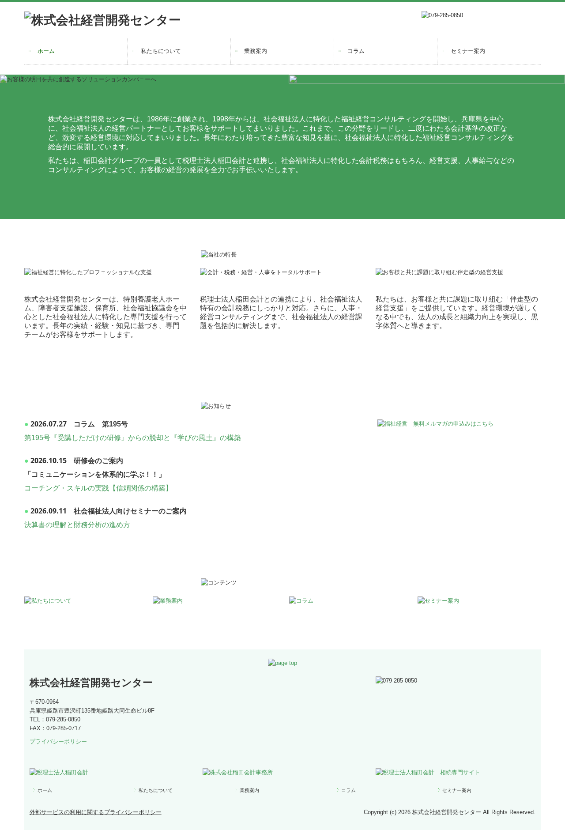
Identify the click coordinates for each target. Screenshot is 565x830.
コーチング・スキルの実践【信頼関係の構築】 (98, 488)
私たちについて (161, 51)
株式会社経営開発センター (91, 682)
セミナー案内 (468, 51)
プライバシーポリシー (58, 741)
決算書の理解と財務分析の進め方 (77, 524)
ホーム (46, 51)
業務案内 (255, 51)
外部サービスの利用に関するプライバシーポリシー (96, 812)
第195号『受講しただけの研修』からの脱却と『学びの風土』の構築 (132, 437)
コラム (356, 51)
